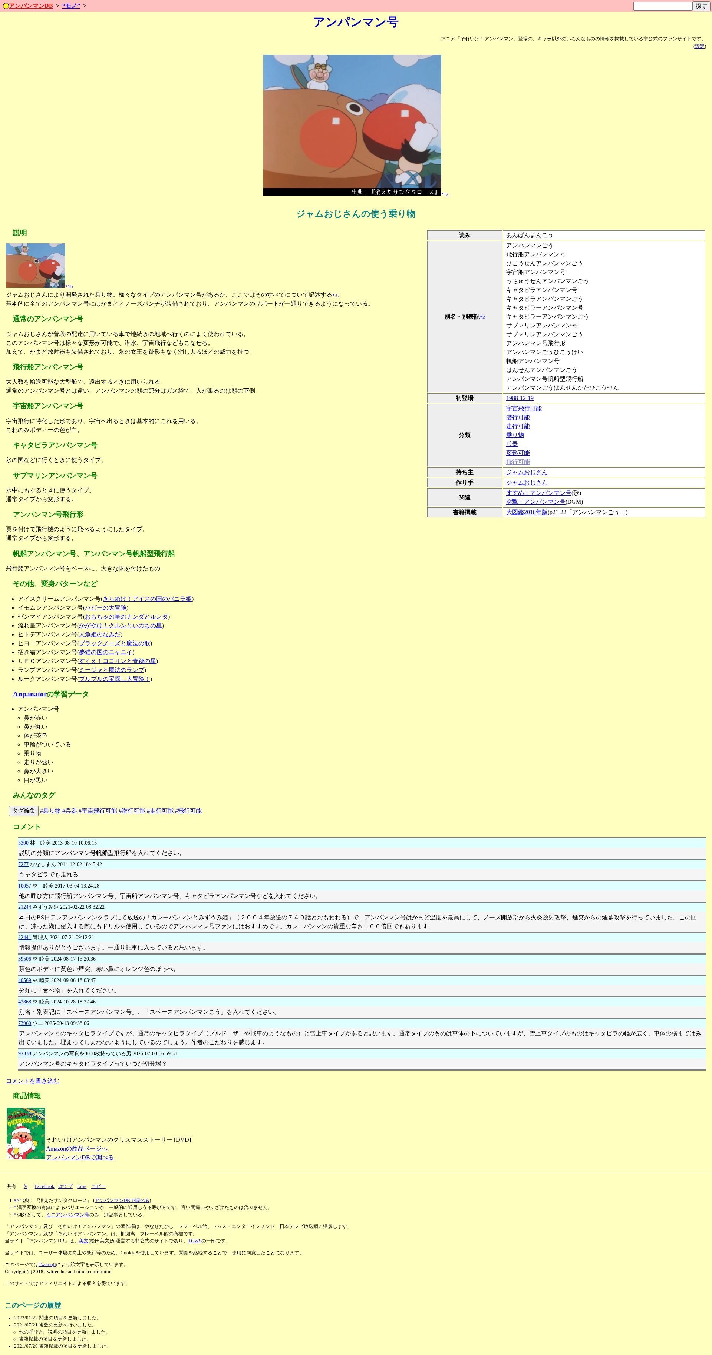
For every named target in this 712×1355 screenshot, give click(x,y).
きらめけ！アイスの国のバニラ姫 (147, 599)
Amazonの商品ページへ (77, 1148)
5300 (23, 843)
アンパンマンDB (31, 6)
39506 (24, 959)
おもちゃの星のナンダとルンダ (126, 616)
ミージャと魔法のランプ (111, 670)
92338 (24, 1053)
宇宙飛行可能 (524, 408)
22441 (24, 937)
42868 (24, 1002)
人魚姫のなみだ (100, 634)
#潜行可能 (132, 811)
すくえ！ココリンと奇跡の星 (117, 661)
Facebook (45, 1186)
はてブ (65, 1186)
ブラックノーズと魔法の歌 (114, 643)
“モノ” (71, 6)
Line (81, 1186)
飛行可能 (518, 462)
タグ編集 (24, 811)
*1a (445, 194)
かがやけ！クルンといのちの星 (120, 625)
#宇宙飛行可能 (98, 811)
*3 (334, 295)
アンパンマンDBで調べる (80, 1157)
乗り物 (515, 435)
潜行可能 (518, 417)
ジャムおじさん (527, 472)
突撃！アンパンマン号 (536, 502)
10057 (24, 886)
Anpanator (30, 694)
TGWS (194, 1241)
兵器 (512, 444)
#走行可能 (160, 811)
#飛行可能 (188, 811)
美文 (84, 1241)
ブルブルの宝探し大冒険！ (114, 679)
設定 (700, 46)
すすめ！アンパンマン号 (538, 493)
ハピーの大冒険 (105, 608)
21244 (24, 907)
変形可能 (518, 453)
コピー (98, 1186)
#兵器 (69, 811)
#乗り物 (50, 811)
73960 (24, 1023)
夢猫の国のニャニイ (105, 652)
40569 (24, 980)
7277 (23, 864)
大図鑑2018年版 (527, 512)
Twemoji (47, 1264)
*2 (482, 317)
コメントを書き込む (32, 1081)
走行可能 (518, 426)
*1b (69, 286)
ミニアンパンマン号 (67, 1215)
